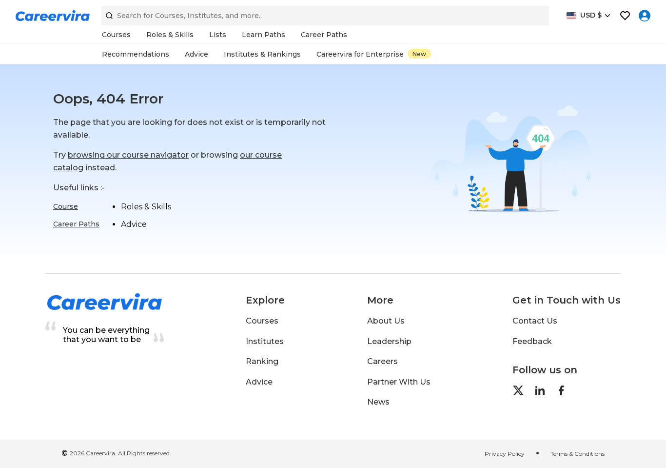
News (378, 402)
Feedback (532, 341)
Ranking (262, 361)
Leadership (389, 341)
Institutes (265, 341)
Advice (259, 382)
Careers (382, 361)
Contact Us (534, 321)
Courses (262, 321)
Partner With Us (399, 382)
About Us (386, 321)
